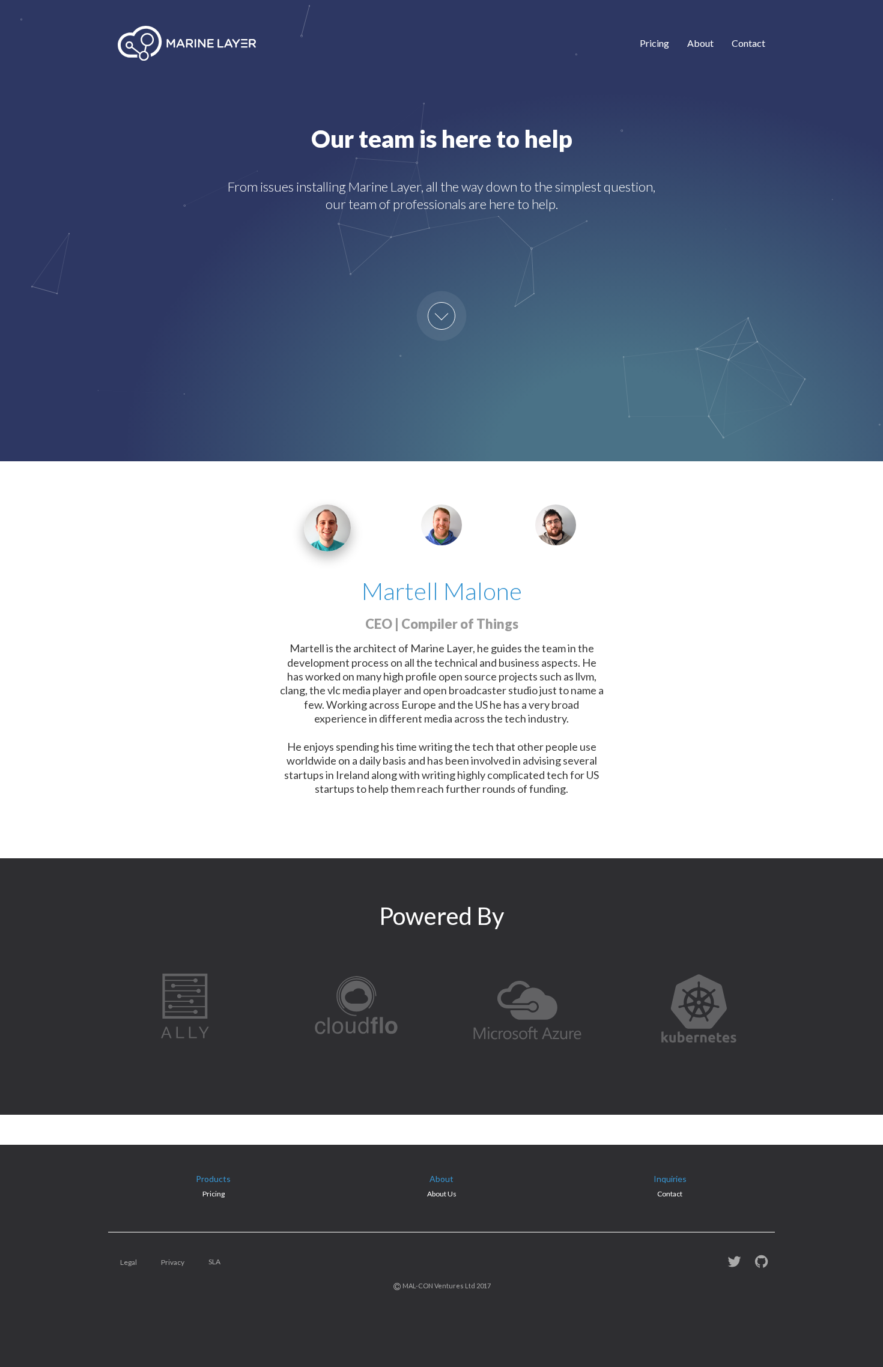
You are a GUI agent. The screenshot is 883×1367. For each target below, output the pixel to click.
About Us (442, 1193)
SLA (214, 1261)
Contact (748, 43)
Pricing (654, 43)
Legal (128, 1262)
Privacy (172, 1262)
